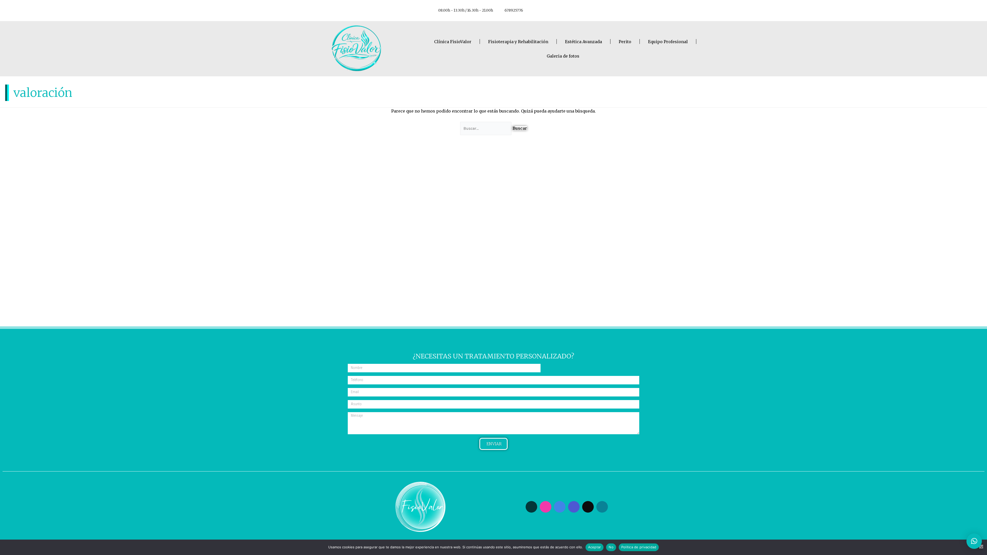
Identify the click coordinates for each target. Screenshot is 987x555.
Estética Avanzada (583, 41)
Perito (625, 41)
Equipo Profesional (668, 41)
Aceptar (594, 547)
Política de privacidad (638, 547)
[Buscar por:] (486, 128)
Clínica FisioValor (452, 41)
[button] (974, 541)
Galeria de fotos (563, 56)
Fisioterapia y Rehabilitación (518, 41)
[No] (981, 547)
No (611, 547)
